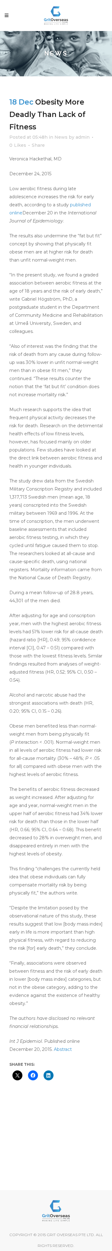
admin (83, 137)
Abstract (63, 1049)
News (61, 137)
